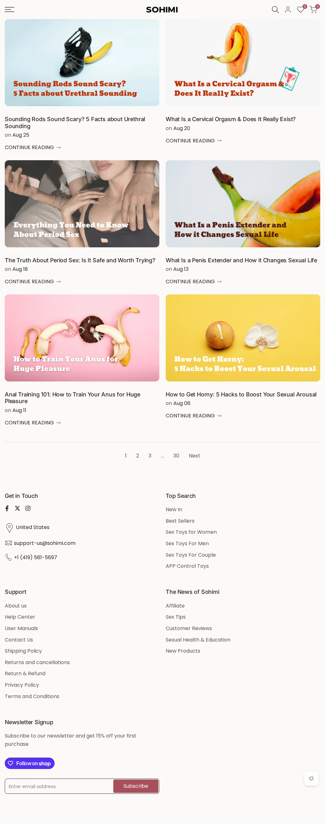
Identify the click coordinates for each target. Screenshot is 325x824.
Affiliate (175, 605)
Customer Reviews (189, 628)
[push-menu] (9, 9)
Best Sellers (180, 521)
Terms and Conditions (32, 696)
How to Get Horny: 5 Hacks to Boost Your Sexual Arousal (241, 394)
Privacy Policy (22, 685)
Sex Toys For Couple (191, 555)
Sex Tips (176, 617)
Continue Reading (29, 147)
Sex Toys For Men (187, 543)
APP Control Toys (187, 566)
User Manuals (21, 628)
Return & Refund (25, 673)
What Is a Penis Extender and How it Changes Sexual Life (241, 260)
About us (16, 605)
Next (194, 455)
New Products (183, 651)
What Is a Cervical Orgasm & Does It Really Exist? (231, 119)
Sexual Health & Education (198, 639)
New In (174, 509)
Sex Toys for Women (191, 532)
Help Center (20, 617)
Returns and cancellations (37, 662)
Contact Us (19, 639)
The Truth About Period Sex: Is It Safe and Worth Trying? (80, 260)
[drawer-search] (275, 9)
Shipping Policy (23, 651)
